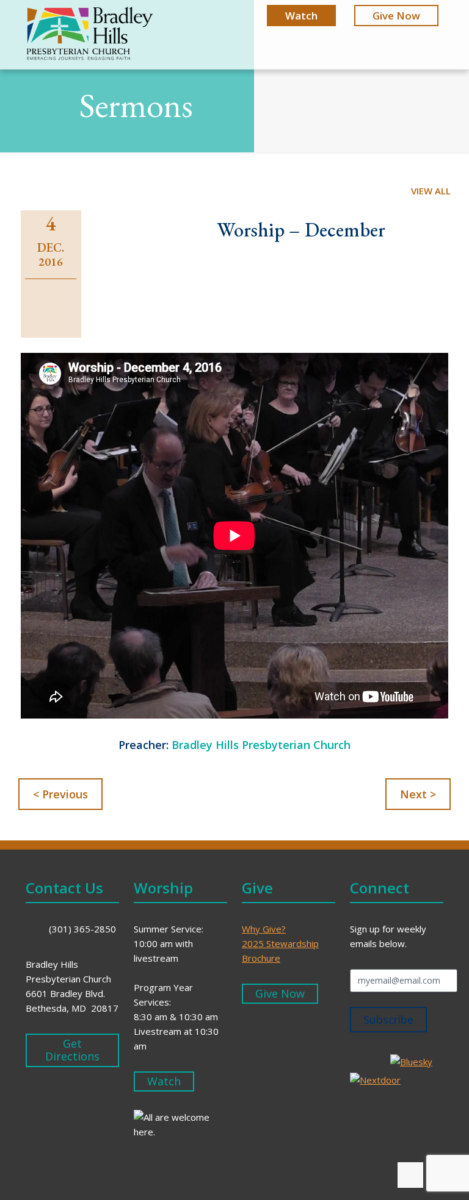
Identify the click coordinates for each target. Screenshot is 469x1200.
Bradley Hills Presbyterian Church (261, 744)
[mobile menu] (423, 35)
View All (431, 191)
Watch (301, 16)
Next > (418, 794)
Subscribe (388, 1019)
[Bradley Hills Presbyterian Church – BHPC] (90, 35)
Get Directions (72, 1050)
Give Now (396, 16)
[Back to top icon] (410, 1175)
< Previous (60, 794)
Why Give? (264, 929)
